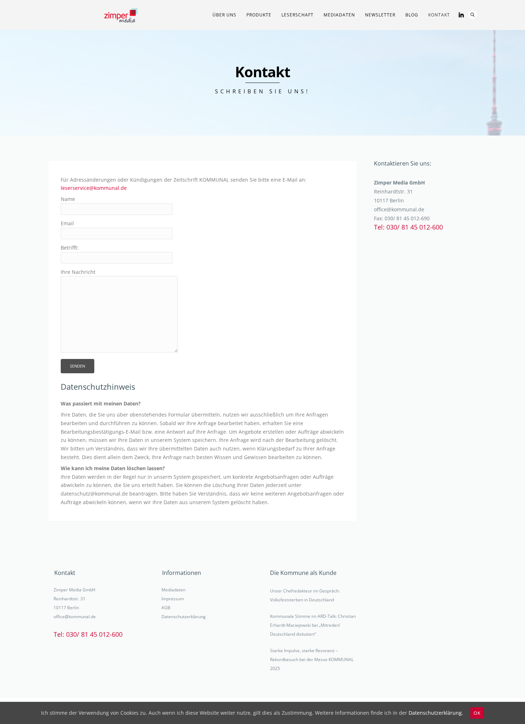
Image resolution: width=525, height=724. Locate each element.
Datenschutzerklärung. (436, 712)
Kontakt (439, 15)
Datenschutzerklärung (183, 617)
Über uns (224, 15)
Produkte (258, 15)
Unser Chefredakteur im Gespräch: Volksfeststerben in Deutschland (305, 595)
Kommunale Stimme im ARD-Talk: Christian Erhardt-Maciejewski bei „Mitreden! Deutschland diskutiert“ (313, 625)
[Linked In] (461, 14)
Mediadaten (173, 590)
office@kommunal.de (399, 209)
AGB (165, 608)
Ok (477, 713)
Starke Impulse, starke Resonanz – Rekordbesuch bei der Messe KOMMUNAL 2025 (312, 659)
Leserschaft (297, 15)
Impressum (172, 599)
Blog (411, 15)
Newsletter (380, 15)
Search (472, 14)
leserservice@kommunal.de (94, 187)
